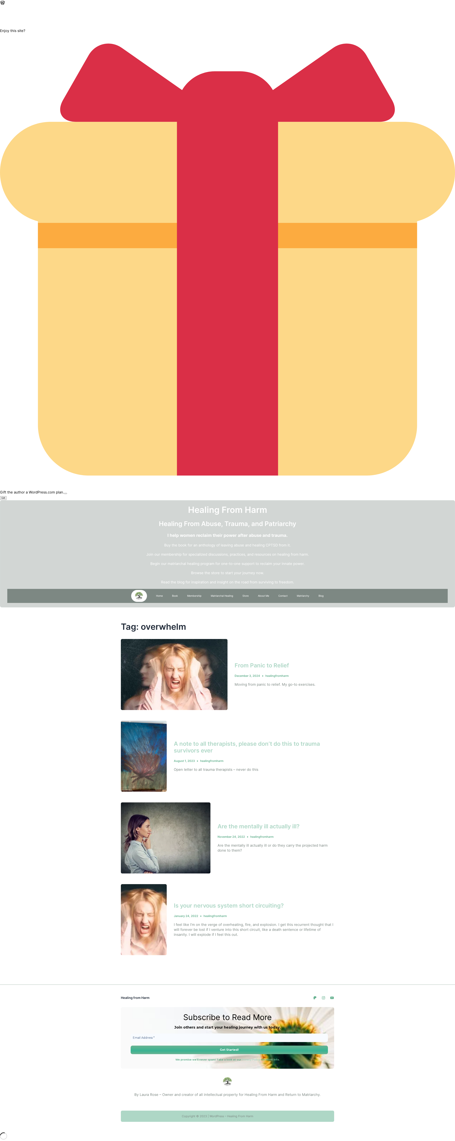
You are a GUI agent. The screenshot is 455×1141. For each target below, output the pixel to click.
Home (159, 595)
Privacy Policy (251, 1059)
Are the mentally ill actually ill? (258, 826)
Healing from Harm (135, 998)
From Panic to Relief (262, 665)
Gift (3, 498)
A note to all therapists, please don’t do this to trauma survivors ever (247, 747)
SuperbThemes (263, 1116)
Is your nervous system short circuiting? (229, 905)
